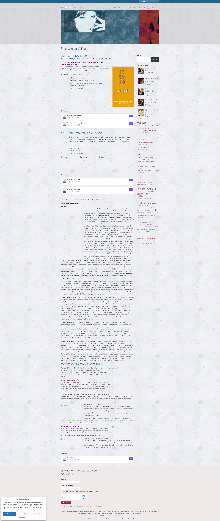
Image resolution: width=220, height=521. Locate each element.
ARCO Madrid (150, 184)
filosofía (153, 208)
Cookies (124, 519)
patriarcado (148, 83)
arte (148, 93)
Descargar (131, 123)
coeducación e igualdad (149, 191)
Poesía (147, 224)
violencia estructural (141, 229)
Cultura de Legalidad (150, 200)
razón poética (153, 224)
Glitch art (138, 210)
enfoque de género (148, 205)
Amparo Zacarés (71, 6)
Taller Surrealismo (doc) (73, 179)
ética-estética (147, 234)
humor (148, 210)
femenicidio (139, 208)
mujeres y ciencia (140, 217)
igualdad (154, 210)
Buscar (139, 56)
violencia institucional (150, 229)
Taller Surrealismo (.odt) (73, 189)
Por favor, (80, 491)
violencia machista (144, 232)
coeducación (139, 191)
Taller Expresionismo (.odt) (74, 123)
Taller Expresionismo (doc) (74, 115)
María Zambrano (143, 215)
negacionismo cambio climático (143, 220)
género (154, 71)
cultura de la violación (141, 200)
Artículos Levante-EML (147, 189)
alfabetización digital (141, 184)
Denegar (23, 514)
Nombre (63, 479)
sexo (143, 227)
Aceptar (9, 514)
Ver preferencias (37, 514)
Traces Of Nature (71, 458)
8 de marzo (140, 182)
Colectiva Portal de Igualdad (144, 195)
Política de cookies (22, 517)
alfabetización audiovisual (148, 182)
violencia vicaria (140, 234)
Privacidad (131, 519)
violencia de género (151, 227)
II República (139, 212)
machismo (155, 212)
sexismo (139, 227)
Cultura (151, 198)
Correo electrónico (67, 486)
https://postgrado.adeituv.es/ (70, 203)
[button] (43, 499)
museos (148, 217)
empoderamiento (140, 205)
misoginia (152, 215)
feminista (147, 207)
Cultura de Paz (141, 203)
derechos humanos (151, 81)
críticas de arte (142, 198)
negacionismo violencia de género (144, 222)
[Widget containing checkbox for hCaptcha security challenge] (74, 497)
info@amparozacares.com (112, 519)
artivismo (139, 187)
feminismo (149, 71)
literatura (149, 212)
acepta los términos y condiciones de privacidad (83, 491)
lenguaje (144, 212)
